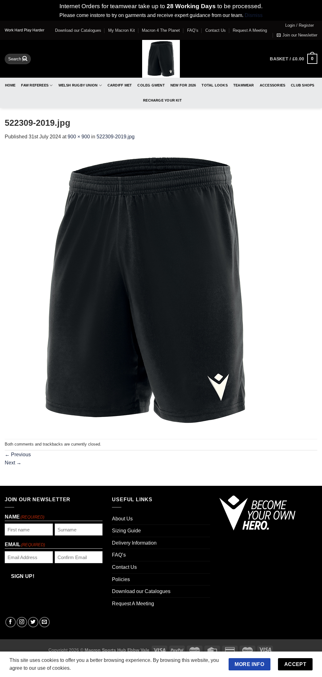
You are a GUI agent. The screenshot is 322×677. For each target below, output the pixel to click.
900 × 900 (79, 136)
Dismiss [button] (254, 15)
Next (13, 462)
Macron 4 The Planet (161, 30)
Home (10, 85)
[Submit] (25, 58)
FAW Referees (34, 85)
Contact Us (215, 30)
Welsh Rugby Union (78, 85)
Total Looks (214, 85)
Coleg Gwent (150, 85)
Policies (121, 579)
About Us (122, 518)
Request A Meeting (250, 30)
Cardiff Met (120, 85)
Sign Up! (23, 576)
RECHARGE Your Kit (162, 100)
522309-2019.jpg (116, 136)
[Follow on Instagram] (22, 622)
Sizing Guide (126, 530)
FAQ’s (192, 30)
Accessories (272, 85)
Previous (18, 454)
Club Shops (302, 85)
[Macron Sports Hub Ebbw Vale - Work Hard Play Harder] (161, 59)
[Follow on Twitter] (33, 622)
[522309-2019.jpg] (146, 289)
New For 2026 (183, 85)
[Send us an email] (44, 622)
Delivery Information (134, 543)
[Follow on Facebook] (10, 622)
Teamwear (243, 85)
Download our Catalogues (78, 30)
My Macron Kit (121, 30)
